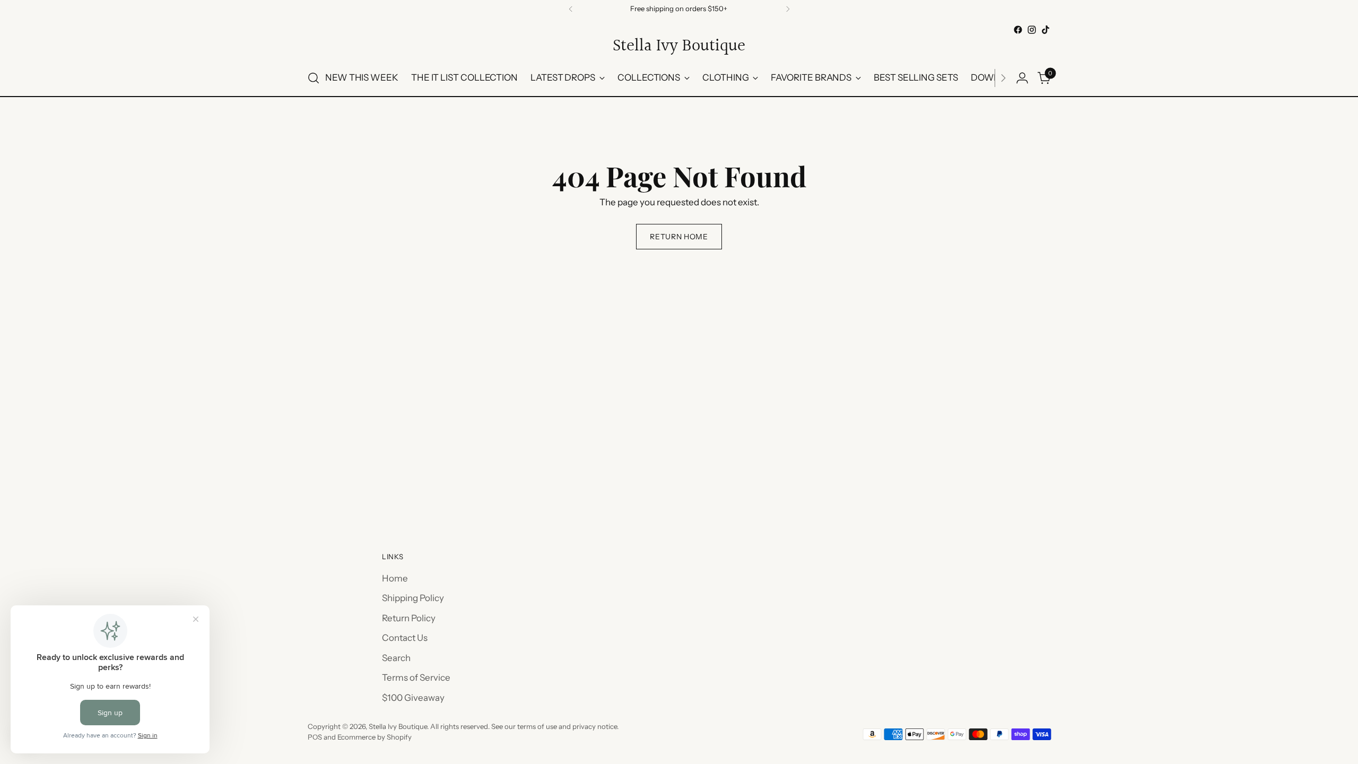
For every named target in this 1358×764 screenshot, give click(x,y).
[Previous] (570, 9)
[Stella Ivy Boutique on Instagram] (1032, 29)
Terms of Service (416, 677)
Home (395, 578)
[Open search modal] (313, 78)
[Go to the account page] (1022, 78)
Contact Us (405, 637)
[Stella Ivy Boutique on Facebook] (1018, 29)
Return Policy (409, 618)
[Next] (787, 9)
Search (396, 658)
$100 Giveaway (413, 697)
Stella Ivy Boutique (398, 726)
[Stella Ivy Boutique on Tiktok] (1045, 29)
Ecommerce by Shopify (374, 737)
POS (315, 737)
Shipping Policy (413, 598)
